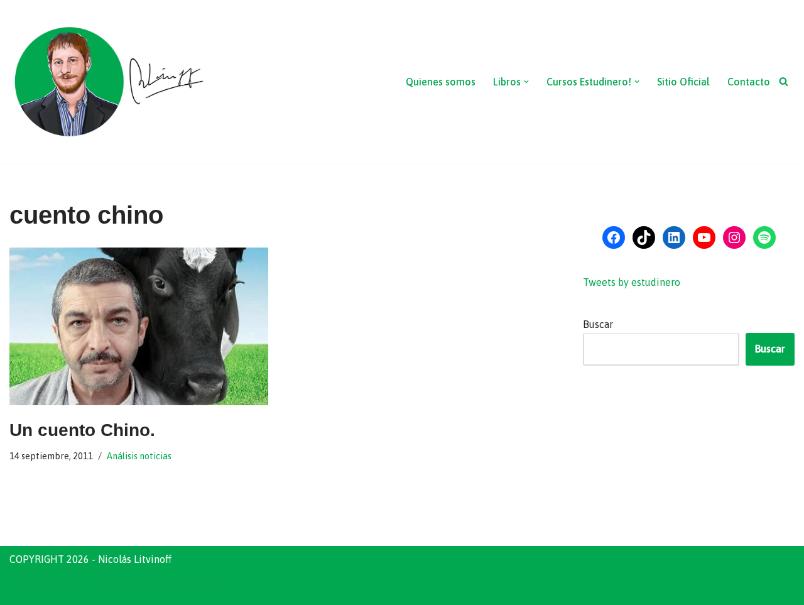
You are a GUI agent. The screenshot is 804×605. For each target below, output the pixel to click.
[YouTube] (704, 237)
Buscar (598, 324)
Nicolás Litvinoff (186, 588)
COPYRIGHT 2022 (49, 588)
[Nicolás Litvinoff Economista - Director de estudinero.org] (108, 81)
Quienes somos (440, 81)
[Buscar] (783, 81)
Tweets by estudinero (631, 282)
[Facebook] (613, 237)
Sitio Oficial (683, 81)
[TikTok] (644, 237)
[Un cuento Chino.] (138, 326)
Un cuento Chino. (82, 430)
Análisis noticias (139, 456)
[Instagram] (734, 237)
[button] (526, 81)
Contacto (748, 81)
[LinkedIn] (674, 237)
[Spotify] (764, 237)
